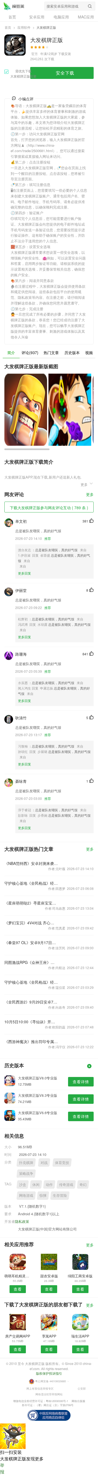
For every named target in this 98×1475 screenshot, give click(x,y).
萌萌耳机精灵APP (17, 1275)
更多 (90, 495)
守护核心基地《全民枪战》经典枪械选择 (31, 883)
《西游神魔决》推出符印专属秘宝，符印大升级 (31, 1041)
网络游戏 (26, 1195)
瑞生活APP (80, 1336)
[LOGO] (14, 6)
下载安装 (64, 53)
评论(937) (30, 352)
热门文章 (51, 352)
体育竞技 (62, 1162)
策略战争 (26, 1173)
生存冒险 (60, 1195)
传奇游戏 (66, 1184)
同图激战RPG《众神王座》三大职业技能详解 (31, 962)
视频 (89, 352)
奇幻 (83, 1184)
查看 (18, 1289)
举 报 (2, 1468)
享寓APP (49, 1336)
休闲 (35, 1184)
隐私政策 (22, 1221)
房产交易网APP (17, 1336)
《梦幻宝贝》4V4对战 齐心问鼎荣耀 (31, 922)
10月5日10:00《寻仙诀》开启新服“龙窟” (31, 1021)
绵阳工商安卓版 (80, 1275)
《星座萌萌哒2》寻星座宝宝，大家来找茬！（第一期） (31, 903)
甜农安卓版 (49, 1275)
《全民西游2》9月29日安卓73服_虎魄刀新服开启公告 (31, 1002)
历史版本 (72, 352)
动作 (49, 1184)
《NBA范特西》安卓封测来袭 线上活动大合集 (31, 863)
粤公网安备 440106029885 (50, 1381)
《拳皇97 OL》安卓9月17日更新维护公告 (31, 942)
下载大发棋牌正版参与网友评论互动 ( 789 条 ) (49, 507)
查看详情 (81, 1081)
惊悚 (43, 1195)
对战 (44, 1162)
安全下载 (65, 73)
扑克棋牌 (26, 1162)
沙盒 (22, 1184)
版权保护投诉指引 (49, 1373)
